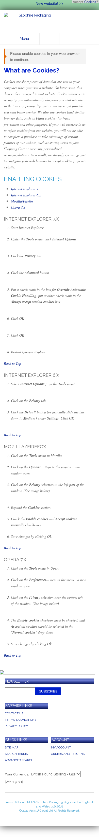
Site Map (11, 747)
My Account (61, 747)
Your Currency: (17, 774)
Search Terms (16, 754)
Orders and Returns (68, 754)
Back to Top (12, 363)
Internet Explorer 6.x (26, 195)
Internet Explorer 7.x (26, 188)
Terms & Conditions (20, 719)
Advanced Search (19, 760)
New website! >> (49, 3)
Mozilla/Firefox (22, 201)
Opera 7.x (18, 207)
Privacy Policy (16, 726)
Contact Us (14, 713)
